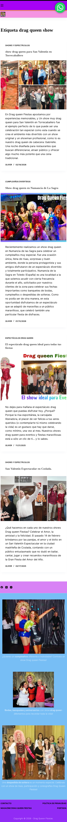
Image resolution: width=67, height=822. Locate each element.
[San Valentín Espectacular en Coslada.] (33, 498)
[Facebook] (2, 587)
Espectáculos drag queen (19, 338)
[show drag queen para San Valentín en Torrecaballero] (33, 84)
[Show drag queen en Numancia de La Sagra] (33, 217)
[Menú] (2, 5)
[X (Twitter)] (6, 587)
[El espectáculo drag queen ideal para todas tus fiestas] (33, 377)
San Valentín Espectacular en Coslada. (28, 468)
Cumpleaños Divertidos (18, 181)
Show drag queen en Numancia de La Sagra (31, 188)
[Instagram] (11, 587)
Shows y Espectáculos (17, 45)
